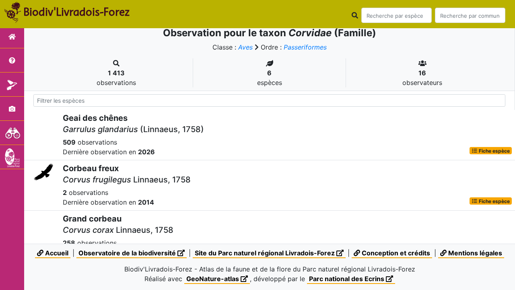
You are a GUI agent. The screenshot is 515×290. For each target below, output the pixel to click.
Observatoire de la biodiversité (127, 253)
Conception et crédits (395, 253)
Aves (245, 47)
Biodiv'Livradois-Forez (76, 11)
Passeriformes (305, 47)
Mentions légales (474, 253)
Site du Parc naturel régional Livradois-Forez (265, 253)
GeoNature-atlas (213, 279)
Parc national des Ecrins (347, 279)
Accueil (55, 253)
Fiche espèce (494, 150)
